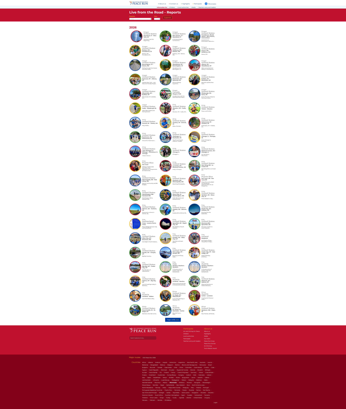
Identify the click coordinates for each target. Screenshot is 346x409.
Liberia (207, 377)
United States (197, 397)
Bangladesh (154, 365)
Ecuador (172, 370)
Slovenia (211, 392)
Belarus (162, 365)
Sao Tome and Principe (149, 392)
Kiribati (171, 377)
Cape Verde (168, 367)
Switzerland (198, 395)
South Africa (159, 395)
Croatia (206, 367)
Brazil (210, 365)
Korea (178, 377)
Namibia (155, 385)
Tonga (162, 397)
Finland (166, 372)
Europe (144, 372)
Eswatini (200, 370)
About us (162, 4)
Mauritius (158, 382)
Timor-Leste (154, 397)
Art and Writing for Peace (191, 331)
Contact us (174, 4)
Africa (144, 362)
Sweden (190, 395)
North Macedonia (147, 387)
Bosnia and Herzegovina (190, 365)
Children (172, 7)
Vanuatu (145, 400)
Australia (203, 362)
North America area (198, 385)
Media (194, 7)
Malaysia (191, 380)
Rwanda (191, 390)
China (181, 367)
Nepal (162, 385)
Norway (158, 387)
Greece (144, 375)
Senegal (161, 392)
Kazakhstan (157, 377)
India (195, 375)
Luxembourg (165, 380)
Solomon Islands (147, 395)
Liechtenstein (146, 380)
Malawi (184, 380)
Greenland (152, 375)
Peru (192, 387)
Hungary (181, 375)
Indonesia (201, 375)
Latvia (193, 377)
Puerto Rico (168, 390)
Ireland (209, 375)
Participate (198, 4)
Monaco (189, 382)
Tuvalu (175, 397)
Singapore (195, 392)
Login (215, 402)
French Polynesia (183, 372)
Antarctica (172, 362)
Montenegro (206, 382)
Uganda (181, 397)
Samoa (198, 390)
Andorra (158, 362)
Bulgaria (145, 367)
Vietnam (153, 400)
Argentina (181, 362)
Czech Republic (154, 370)
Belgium (170, 365)
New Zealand (180, 385)
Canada (159, 367)
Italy (143, 377)
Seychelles (176, 392)
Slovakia (203, 392)
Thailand (145, 397)
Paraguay (186, 387)
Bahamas (145, 365)
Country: (132, 16)
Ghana (201, 372)
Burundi (152, 367)
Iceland (188, 375)
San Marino (206, 390)
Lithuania (156, 380)
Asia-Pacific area (192, 362)
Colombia (188, 367)
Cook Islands (198, 367)
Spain (183, 395)
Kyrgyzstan (185, 377)
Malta (206, 380)
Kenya (165, 377)
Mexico (165, 382)
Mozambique (146, 385)
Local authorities (183, 7)
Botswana (203, 365)
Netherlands (170, 385)
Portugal (206, 387)
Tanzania (207, 395)
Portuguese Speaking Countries (152, 390)
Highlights (186, 4)
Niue (188, 385)
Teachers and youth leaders (207, 7)
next (177, 320)
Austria (210, 362)
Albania (150, 362)
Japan (149, 377)
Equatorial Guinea (182, 370)
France (173, 372)
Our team (207, 338)
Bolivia (177, 365)
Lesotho (200, 377)
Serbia (168, 392)
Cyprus (144, 370)
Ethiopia (208, 370)
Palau (165, 387)
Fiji (161, 372)
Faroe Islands (153, 372)
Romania (177, 390)
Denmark (164, 370)
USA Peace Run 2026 (149, 357)
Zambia (160, 400)
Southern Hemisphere (172, 395)
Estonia (192, 370)
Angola (165, 362)
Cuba (213, 367)
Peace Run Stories (210, 343)
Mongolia (197, 382)
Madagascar (176, 380)
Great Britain (209, 372)
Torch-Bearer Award (210, 348)
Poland (198, 387)
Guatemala (161, 375)
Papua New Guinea (174, 387)
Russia (184, 390)
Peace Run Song (209, 341)
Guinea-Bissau (171, 375)
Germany (194, 372)
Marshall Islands (147, 382)
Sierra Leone (186, 392)
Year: (155, 16)
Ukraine (188, 397)
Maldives (199, 380)
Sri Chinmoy (208, 346)
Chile (175, 367)
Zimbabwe (168, 400)
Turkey (168, 397)
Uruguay (207, 397)
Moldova (182, 382)
